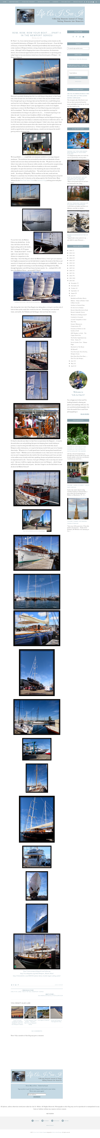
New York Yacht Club (26, 180)
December (74, 283)
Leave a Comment (59, 984)
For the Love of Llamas (77, 308)
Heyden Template (43, 1132)
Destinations (13, 1)
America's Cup (41, 180)
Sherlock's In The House (77, 347)
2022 (71, 260)
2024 (71, 255)
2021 (70, 263)
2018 (70, 270)
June (72, 361)
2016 (70, 276)
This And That (65, 1)
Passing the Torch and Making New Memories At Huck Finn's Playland (77, 153)
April (72, 366)
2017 (70, 273)
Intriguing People (44, 1)
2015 (70, 278)
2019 (70, 268)
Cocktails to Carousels (77, 317)
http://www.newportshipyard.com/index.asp (36, 971)
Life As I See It (36, 1132)
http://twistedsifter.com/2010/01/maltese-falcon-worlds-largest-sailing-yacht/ (37, 976)
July (72, 296)
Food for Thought (28, 1)
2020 (71, 266)
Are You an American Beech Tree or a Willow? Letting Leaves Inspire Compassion (78, 96)
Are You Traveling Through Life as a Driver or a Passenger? (77, 204)
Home (4, 1)
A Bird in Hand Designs (57, 1132)
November (74, 286)
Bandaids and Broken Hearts (78, 298)
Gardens (55, 1)
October (73, 288)
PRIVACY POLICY (78, 81)
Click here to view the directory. (78, 59)
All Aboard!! (74, 349)
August (73, 293)
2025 (71, 253)
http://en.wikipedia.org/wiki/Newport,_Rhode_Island (36, 973)
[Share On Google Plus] (16, 984)
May (72, 363)
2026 (71, 250)
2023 (70, 258)
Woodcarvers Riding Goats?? (79, 315)
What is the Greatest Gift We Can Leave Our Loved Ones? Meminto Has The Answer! (77, 178)
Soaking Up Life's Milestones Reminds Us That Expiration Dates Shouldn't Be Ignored (76, 449)
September (74, 291)
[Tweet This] (11, 984)
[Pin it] (18, 984)
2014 (70, 281)
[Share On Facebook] (13, 984)
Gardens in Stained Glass (78, 305)
